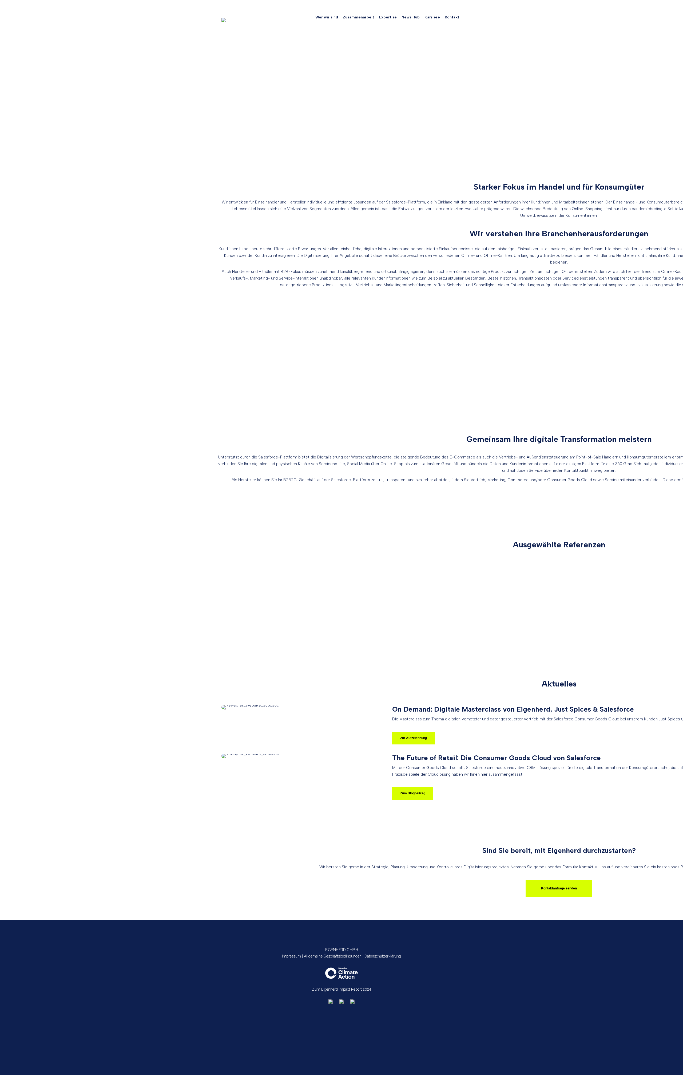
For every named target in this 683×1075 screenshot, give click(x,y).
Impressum (291, 956)
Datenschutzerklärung (382, 956)
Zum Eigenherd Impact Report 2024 (341, 989)
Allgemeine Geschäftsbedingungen (333, 956)
